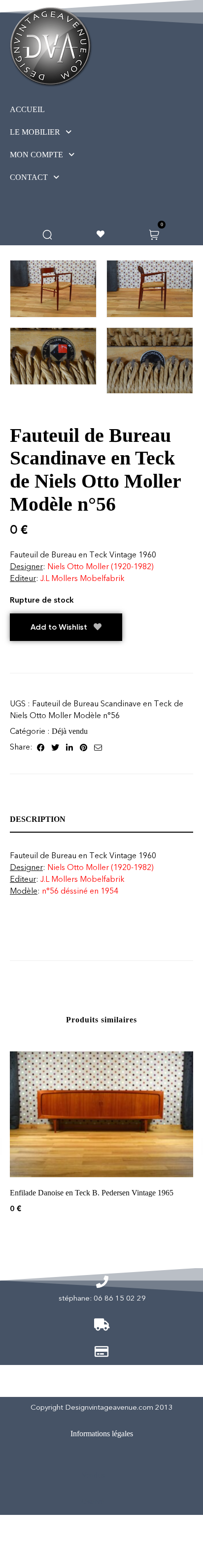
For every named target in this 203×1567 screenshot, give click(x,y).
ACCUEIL (27, 109)
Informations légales (101, 1433)
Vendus (92, 1475)
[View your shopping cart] (154, 234)
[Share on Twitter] (55, 747)
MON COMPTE (36, 154)
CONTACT (29, 177)
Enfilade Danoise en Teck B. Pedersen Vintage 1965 (91, 1193)
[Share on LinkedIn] (69, 747)
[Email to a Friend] (98, 747)
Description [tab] (38, 819)
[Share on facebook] (40, 747)
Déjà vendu (70, 731)
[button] (59, 132)
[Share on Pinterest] (83, 747)
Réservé (91, 1501)
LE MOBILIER (35, 132)
